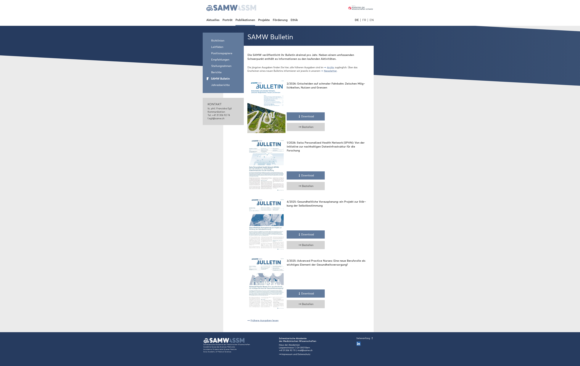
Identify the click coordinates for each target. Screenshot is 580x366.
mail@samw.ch (305, 350)
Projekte (264, 20)
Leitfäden (217, 47)
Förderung (280, 20)
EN (372, 20)
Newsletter (330, 70)
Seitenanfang (363, 338)
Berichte (216, 72)
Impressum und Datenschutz (296, 354)
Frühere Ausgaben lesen (265, 320)
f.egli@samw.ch (216, 118)
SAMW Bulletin (220, 78)
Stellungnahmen (221, 66)
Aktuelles (212, 20)
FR (364, 20)
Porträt (227, 20)
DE (357, 20)
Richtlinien (217, 40)
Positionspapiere (221, 53)
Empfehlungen (220, 59)
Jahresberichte (220, 85)
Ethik (294, 20)
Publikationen (245, 20)
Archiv (330, 67)
